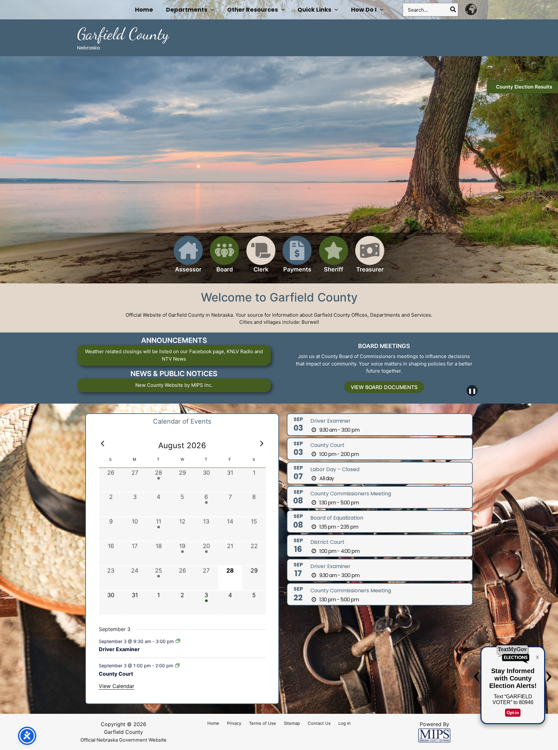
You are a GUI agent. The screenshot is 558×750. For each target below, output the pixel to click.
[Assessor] (188, 258)
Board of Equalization (336, 518)
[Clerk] (260, 258)
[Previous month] (103, 444)
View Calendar (116, 686)
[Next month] (262, 444)
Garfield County (123, 34)
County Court (116, 674)
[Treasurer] (369, 258)
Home (213, 723)
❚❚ (472, 390)
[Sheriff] (333, 258)
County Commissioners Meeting (350, 493)
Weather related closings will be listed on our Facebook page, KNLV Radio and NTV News (174, 355)
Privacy (234, 723)
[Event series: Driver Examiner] (178, 641)
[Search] (453, 9)
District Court (327, 542)
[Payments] (297, 258)
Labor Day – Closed (334, 469)
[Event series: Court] (177, 665)
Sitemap (292, 723)
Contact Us (319, 723)
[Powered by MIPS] (434, 735)
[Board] (224, 258)
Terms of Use (262, 723)
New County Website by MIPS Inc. (173, 385)
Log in (344, 723)
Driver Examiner (119, 649)
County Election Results (524, 87)
